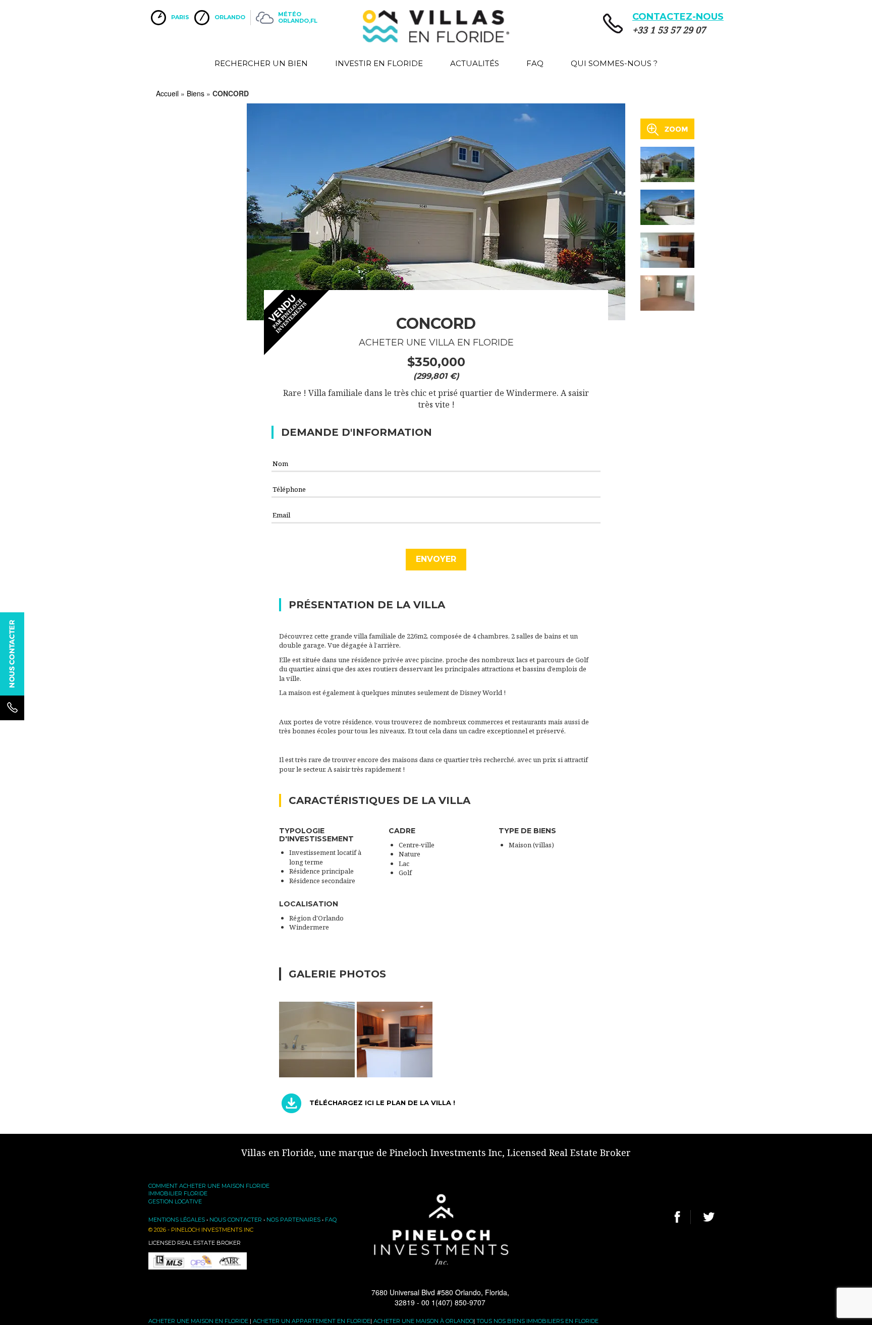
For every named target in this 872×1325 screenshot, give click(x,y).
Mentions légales (176, 1219)
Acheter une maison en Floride (198, 1320)
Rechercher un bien (261, 63)
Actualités (474, 63)
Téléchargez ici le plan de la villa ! (382, 1103)
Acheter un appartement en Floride (311, 1320)
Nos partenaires (293, 1219)
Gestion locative (175, 1201)
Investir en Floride (379, 63)
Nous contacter (235, 1219)
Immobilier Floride (177, 1193)
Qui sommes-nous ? (614, 63)
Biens (195, 93)
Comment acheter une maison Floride (208, 1185)
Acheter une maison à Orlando (423, 1320)
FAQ (534, 63)
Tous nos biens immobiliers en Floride (537, 1320)
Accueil (167, 93)
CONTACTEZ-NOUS (678, 16)
